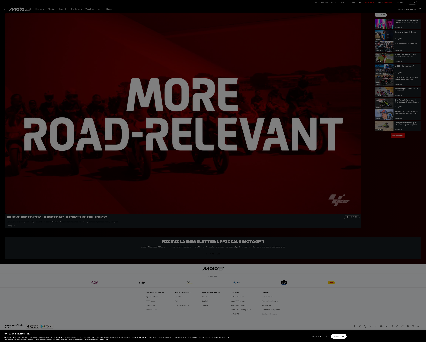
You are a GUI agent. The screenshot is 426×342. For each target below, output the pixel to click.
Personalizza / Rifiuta (319, 336)
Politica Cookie (103, 339)
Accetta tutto (339, 336)
